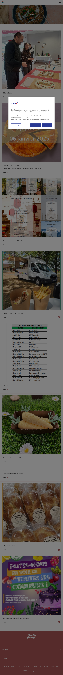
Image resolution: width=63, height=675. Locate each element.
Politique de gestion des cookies (22, 120)
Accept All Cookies (47, 125)
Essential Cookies (35, 125)
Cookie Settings (16, 125)
